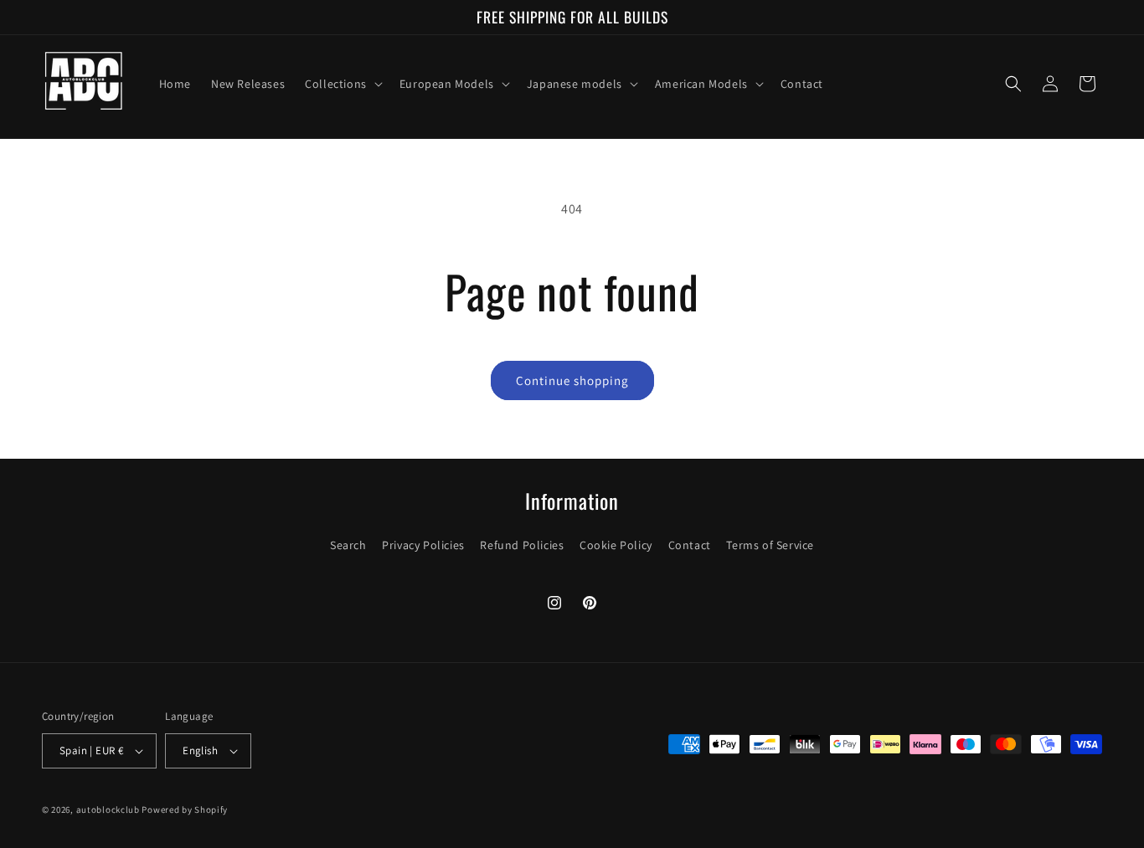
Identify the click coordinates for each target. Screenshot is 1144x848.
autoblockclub (108, 809)
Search (348, 544)
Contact (689, 544)
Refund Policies (522, 544)
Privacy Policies (423, 544)
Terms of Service (770, 544)
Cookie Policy (616, 544)
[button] (342, 83)
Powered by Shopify (185, 809)
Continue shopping (572, 380)
